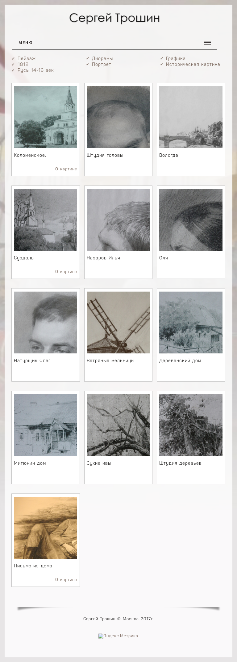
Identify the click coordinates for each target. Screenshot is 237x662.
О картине (66, 169)
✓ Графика (173, 59)
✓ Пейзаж (23, 59)
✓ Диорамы (99, 59)
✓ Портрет (98, 64)
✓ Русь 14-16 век (32, 70)
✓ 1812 (20, 64)
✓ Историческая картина (190, 64)
